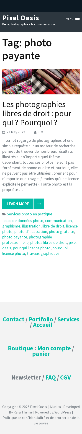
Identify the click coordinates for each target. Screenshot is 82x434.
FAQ (50, 377)
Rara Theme (23, 412)
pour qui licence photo (32, 248)
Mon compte (54, 348)
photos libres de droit (48, 242)
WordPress (62, 412)
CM (40, 132)
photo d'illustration (30, 231)
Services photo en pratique (29, 214)
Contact (13, 319)
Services (68, 319)
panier (41, 353)
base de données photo (23, 220)
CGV (65, 377)
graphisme (11, 226)
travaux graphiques (43, 253)
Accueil (42, 324)
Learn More (18, 203)
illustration (31, 226)
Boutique (20, 348)
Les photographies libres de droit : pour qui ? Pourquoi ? (36, 113)
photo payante (14, 237)
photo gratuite (61, 231)
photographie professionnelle (27, 239)
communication (58, 220)
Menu (69, 19)
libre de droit (53, 226)
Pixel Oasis (20, 17)
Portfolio (41, 319)
